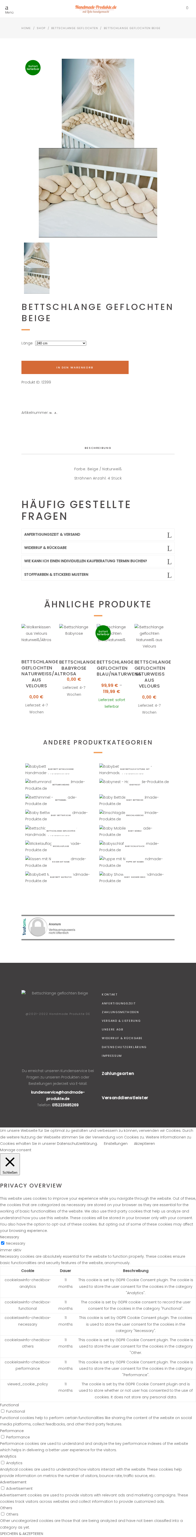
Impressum (112, 1056)
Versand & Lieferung (121, 1021)
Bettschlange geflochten (74, 28)
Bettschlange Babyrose (77, 665)
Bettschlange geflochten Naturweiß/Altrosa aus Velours (49, 673)
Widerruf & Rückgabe (122, 1038)
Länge (27, 343)
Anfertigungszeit (119, 1003)
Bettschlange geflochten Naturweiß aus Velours (153, 674)
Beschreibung (98, 448)
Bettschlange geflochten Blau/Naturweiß (119, 668)
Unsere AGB (112, 1029)
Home (26, 28)
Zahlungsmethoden (120, 1012)
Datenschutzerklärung (124, 1047)
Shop (41, 28)
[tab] (98, 447)
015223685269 (65, 1105)
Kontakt (110, 994)
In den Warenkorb (74, 367)
